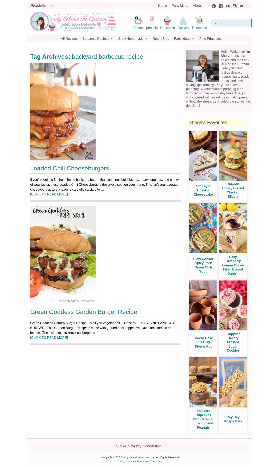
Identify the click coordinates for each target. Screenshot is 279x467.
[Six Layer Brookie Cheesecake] (203, 179)
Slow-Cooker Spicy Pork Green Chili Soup (203, 265)
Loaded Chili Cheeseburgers (69, 168)
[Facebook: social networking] (220, 5)
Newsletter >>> (41, 5)
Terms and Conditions (149, 461)
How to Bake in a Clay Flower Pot (203, 342)
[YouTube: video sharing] (227, 5)
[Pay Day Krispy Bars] (233, 406)
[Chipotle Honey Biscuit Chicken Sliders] (233, 179)
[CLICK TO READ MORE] (49, 194)
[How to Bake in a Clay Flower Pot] (203, 329)
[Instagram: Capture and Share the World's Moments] (234, 5)
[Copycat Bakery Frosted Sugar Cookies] (233, 329)
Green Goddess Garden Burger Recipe (83, 311)
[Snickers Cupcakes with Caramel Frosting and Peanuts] (203, 406)
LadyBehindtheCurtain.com (139, 457)
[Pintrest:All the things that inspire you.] (213, 5)
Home (162, 5)
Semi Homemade (131, 38)
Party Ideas (180, 5)
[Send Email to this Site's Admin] (241, 5)
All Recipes (69, 38)
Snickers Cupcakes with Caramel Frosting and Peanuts (203, 419)
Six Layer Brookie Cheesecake (203, 190)
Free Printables (210, 38)
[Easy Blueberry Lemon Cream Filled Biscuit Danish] (233, 252)
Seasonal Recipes (96, 38)
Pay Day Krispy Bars (233, 419)
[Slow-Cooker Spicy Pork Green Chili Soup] (203, 252)
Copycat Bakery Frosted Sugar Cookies (233, 342)
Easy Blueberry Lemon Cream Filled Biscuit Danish (233, 265)
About (197, 5)
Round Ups (161, 38)
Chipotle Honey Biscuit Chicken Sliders (233, 190)
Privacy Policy (125, 461)
